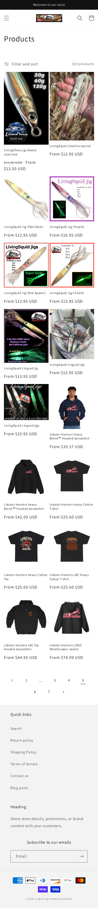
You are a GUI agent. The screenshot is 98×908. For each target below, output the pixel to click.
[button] (6, 18)
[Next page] (63, 692)
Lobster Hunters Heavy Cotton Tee (26, 577)
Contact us (19, 775)
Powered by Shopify (61, 898)
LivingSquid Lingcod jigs (67, 364)
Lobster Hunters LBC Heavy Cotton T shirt (69, 577)
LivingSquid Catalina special (70, 146)
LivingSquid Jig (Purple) (67, 227)
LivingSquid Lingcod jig (21, 368)
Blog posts (19, 787)
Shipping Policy (23, 752)
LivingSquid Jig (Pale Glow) (23, 227)
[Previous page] (12, 680)
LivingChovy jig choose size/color (20, 152)
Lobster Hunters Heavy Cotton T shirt (71, 506)
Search (16, 728)
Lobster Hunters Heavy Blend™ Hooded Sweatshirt (70, 436)
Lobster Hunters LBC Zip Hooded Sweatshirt (21, 647)
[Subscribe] (81, 856)
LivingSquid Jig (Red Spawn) (25, 293)
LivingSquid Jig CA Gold (67, 293)
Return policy (21, 740)
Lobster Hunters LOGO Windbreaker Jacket (66, 647)
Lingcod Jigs (42, 898)
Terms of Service (24, 764)
